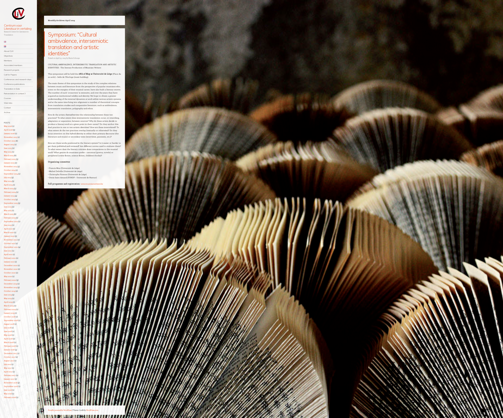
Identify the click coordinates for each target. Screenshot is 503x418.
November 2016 (10, 382)
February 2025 (10, 159)
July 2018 (7, 327)
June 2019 (8, 294)
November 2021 (10, 239)
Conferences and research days (17, 79)
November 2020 (11, 269)
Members (8, 60)
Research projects (11, 70)
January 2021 (9, 261)
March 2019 (9, 305)
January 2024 (9, 195)
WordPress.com (92, 410)
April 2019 (8, 302)
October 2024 (9, 170)
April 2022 (8, 228)
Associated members (13, 65)
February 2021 (10, 258)
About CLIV (9, 51)
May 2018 (8, 335)
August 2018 (9, 324)
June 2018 (8, 331)
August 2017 (9, 360)
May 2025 (8, 152)
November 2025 (10, 137)
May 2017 (8, 368)
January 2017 (9, 379)
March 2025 (9, 155)
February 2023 (10, 217)
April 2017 (8, 371)
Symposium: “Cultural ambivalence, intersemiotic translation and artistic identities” (78, 44)
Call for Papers (10, 75)
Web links (8, 103)
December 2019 (10, 283)
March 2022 (9, 232)
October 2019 (9, 291)
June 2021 (8, 250)
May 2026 (8, 126)
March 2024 (9, 188)
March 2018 (9, 342)
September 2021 (11, 247)
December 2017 (10, 353)
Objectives (8, 56)
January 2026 (9, 133)
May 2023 (8, 210)
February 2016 (10, 397)
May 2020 (8, 276)
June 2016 (8, 390)
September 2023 (11, 203)
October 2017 (9, 357)
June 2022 (8, 225)
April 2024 (8, 184)
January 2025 (9, 162)
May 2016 (8, 393)
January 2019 (9, 313)
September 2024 (11, 173)
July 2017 (7, 364)
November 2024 (10, 166)
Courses (7, 98)
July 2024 (7, 177)
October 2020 (10, 272)
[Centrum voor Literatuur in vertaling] (18, 13)
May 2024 (8, 181)
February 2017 (10, 375)
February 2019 (10, 309)
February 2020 (10, 280)
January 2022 (9, 236)
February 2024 (10, 192)
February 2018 (10, 346)
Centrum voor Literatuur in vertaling (17, 26)
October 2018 (9, 316)
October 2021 (9, 243)
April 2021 (8, 254)
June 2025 (8, 148)
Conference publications (14, 84)
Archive (7, 112)
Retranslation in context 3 (14, 93)
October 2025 (9, 141)
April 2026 (8, 130)
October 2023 (9, 199)
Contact (7, 108)
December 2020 (10, 265)
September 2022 (11, 221)
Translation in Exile (12, 89)
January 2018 (9, 349)
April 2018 (8, 338)
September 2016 (11, 386)
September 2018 (11, 320)
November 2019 (10, 287)
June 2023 (8, 206)
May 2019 (8, 298)
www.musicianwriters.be (92, 183)
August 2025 (9, 144)
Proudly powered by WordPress (60, 410)
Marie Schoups (74, 58)
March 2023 (9, 214)
